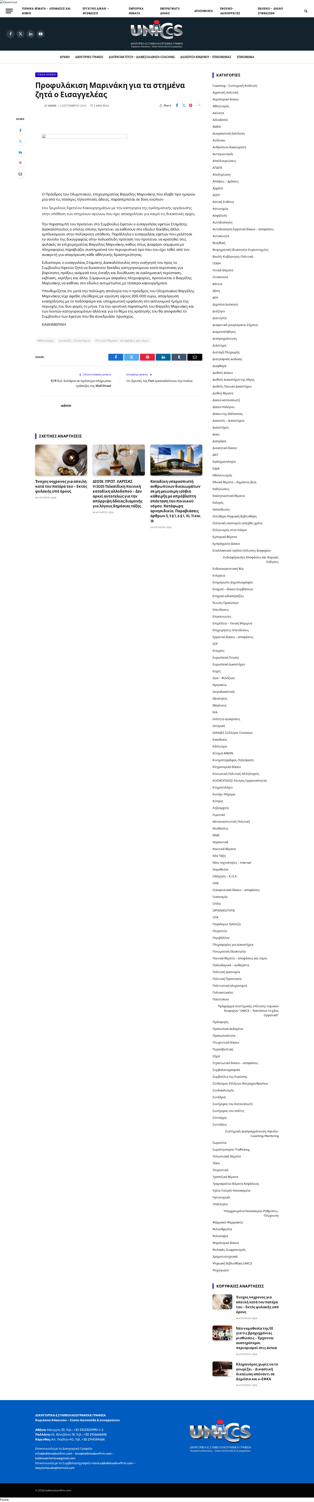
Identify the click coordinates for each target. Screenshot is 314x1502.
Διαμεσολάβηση (224, 332)
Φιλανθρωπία (222, 1229)
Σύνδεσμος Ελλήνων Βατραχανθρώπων (240, 1083)
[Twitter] (20, 141)
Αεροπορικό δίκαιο (226, 99)
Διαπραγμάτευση (225, 339)
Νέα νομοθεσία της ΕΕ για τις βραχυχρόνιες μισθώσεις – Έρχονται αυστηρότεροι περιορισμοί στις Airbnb (256, 1338)
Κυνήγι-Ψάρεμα (224, 794)
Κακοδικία (220, 739)
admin (52, 105)
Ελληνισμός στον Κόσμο (230, 530)
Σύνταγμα (220, 1118)
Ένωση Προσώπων (226, 603)
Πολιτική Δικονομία (226, 972)
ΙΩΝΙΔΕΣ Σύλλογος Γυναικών (233, 733)
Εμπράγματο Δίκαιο (170, 11)
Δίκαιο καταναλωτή (226, 400)
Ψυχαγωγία (221, 1270)
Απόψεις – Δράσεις (226, 181)
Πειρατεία (220, 931)
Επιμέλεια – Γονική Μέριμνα (232, 623)
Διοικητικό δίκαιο (225, 448)
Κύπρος (218, 801)
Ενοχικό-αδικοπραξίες (230, 11)
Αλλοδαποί (220, 120)
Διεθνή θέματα (223, 393)
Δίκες (216, 434)
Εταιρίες (218, 651)
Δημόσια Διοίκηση (225, 304)
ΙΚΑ (215, 712)
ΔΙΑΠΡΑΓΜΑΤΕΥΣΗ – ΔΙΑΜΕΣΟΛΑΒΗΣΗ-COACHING (142, 57)
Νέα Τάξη (219, 856)
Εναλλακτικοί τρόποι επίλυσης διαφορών (242, 550)
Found (4, 1500)
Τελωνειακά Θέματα (227, 1156)
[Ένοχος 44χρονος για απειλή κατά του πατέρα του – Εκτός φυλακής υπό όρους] (61, 460)
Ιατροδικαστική (224, 692)
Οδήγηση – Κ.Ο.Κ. (225, 876)
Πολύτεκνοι (221, 999)
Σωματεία (219, 1143)
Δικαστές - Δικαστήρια (74, 340)
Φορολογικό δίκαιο (226, 1243)
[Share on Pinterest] (190, 105)
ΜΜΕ (216, 835)
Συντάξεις (220, 1124)
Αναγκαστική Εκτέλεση (229, 133)
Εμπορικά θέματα (136, 11)
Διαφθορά (219, 366)
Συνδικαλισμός (223, 1090)
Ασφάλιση (220, 215)
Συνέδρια (219, 1097)
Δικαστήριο (221, 427)
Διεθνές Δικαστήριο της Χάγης (234, 380)
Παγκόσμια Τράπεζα (227, 924)
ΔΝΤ (215, 455)
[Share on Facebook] (177, 105)
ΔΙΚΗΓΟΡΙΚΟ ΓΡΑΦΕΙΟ (89, 57)
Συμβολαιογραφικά (226, 1070)
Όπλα (217, 904)
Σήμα (216, 1056)
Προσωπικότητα (224, 1036)
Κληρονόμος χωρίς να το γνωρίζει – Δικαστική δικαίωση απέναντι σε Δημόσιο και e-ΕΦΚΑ (257, 1371)
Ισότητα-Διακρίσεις (226, 719)
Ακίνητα (218, 113)
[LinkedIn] (20, 152)
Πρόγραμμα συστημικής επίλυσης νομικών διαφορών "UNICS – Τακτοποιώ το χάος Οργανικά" (248, 1010)
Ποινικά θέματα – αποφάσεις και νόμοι (46, 11)
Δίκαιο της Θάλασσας (228, 414)
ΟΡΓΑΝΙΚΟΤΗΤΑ (224, 910)
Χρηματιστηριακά (225, 1256)
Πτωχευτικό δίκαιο (226, 1042)
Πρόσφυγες (221, 1022)
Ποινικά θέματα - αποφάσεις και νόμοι (122, 340)
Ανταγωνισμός (223, 154)
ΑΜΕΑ (217, 127)
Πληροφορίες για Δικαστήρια (233, 945)
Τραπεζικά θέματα (225, 1177)
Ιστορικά (219, 726)
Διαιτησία (220, 318)
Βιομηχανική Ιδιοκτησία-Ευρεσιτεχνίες (241, 250)
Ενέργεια (219, 575)
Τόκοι (216, 1163)
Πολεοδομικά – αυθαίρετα (231, 965)
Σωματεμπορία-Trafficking (231, 1149)
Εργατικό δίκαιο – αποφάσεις (96, 11)
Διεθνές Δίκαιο (223, 373)
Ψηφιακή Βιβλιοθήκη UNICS (232, 1263)
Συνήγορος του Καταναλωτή (233, 1104)
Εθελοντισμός (222, 475)
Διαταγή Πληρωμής (226, 352)
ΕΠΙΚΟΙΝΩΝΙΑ (245, 57)
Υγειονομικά (221, 1197)
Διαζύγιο (219, 311)
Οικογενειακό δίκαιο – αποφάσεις (236, 890)
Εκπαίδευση (221, 509)
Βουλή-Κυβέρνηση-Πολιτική (233, 256)
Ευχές (217, 671)
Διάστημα (219, 345)
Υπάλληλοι (220, 1204)
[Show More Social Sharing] (198, 105)
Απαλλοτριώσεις (224, 161)
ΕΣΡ (215, 644)
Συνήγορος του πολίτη (228, 1111)
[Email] (20, 174)
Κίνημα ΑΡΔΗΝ (223, 753)
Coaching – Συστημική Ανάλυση (235, 86)
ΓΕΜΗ (217, 263)
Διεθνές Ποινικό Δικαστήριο (232, 386)
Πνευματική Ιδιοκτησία (229, 951)
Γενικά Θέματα (46, 74)
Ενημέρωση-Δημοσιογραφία (233, 582)
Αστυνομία (220, 209)
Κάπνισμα (220, 746)
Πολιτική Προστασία (227, 979)
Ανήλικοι (219, 140)
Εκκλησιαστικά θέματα (229, 496)
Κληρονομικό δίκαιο (227, 767)
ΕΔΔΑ (216, 468)
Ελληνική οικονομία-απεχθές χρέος (238, 523)
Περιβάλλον (221, 938)
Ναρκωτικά (220, 842)
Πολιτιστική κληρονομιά (230, 986)
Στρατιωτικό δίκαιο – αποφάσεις (235, 1063)
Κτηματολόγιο (223, 787)
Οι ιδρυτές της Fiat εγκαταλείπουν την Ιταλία (159, 381)
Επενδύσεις (221, 610)
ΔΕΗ (215, 298)
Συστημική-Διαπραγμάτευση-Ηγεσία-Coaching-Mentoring (252, 1133)
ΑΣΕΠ (216, 195)
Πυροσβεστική (223, 1049)
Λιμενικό (219, 815)
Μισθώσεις (220, 828)
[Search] (306, 11)
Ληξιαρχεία (221, 808)
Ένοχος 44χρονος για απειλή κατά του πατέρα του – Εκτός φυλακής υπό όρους (61, 486)
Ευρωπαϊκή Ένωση (226, 657)
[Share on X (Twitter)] (183, 105)
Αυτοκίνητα (221, 236)
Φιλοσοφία (220, 1236)
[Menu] (9, 11)
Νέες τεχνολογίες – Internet (232, 863)
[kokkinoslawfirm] (157, 34)
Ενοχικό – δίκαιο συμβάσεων (270, 11)
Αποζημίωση (203, 11)
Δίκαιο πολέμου (224, 407)
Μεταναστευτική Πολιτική (231, 822)
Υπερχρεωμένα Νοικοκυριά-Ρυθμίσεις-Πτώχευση (251, 1213)
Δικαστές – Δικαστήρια (228, 421)
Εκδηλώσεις (221, 489)
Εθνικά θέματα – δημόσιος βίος (235, 482)
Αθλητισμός (45, 340)
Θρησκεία (219, 685)
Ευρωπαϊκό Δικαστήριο (229, 664)
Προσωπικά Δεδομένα (228, 1029)
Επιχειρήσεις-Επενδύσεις (231, 630)
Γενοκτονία (220, 277)
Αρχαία (218, 188)
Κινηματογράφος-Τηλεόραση (233, 760)
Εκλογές (218, 503)
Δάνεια (217, 284)
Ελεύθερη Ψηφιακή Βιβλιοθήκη (235, 516)
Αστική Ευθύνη (223, 202)
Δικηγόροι (219, 441)
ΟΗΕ (216, 883)
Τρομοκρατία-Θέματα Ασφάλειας (236, 1184)
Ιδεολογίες (220, 698)
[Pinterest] (20, 163)
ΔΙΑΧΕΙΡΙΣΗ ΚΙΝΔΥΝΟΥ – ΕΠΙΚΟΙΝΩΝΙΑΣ (205, 57)
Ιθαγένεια (219, 705)
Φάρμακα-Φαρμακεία (228, 1222)
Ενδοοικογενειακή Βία (228, 569)
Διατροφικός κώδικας (227, 359)
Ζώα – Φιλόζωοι (224, 678)
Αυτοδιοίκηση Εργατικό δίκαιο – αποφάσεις (243, 229)
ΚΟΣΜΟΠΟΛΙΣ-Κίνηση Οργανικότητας (240, 781)
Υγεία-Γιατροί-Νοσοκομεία (231, 1190)
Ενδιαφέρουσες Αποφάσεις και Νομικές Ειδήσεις (251, 559)
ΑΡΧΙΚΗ (65, 57)
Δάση (216, 291)
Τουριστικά (220, 1170)
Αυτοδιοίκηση (222, 222)
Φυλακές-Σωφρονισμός (229, 1250)
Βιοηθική (219, 243)
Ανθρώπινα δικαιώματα (229, 147)
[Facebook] (20, 130)
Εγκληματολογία (224, 462)
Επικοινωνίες (222, 616)
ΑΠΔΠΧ (217, 168)
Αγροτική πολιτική (225, 92)
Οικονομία (220, 897)
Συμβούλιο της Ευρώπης (230, 1077)
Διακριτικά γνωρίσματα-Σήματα (235, 325)
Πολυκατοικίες (223, 992)
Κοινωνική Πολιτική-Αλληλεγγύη (236, 774)
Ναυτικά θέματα (224, 849)
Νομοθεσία (220, 869)
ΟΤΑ (215, 917)
